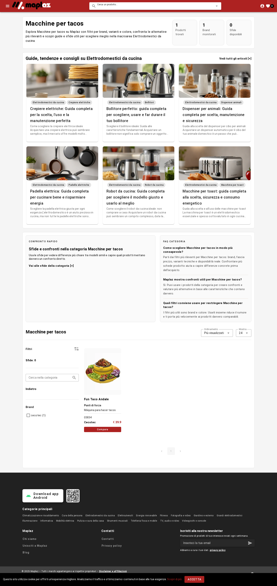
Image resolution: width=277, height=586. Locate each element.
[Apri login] (262, 6)
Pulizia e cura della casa (90, 521)
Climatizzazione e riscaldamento (40, 515)
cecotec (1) (38, 415)
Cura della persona (72, 515)
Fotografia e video (181, 515)
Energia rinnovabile (146, 515)
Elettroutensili (125, 515)
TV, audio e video (169, 521)
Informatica (46, 521)
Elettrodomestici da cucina (100, 515)
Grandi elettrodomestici (229, 515)
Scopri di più (174, 579)
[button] (210, 6)
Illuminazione (29, 521)
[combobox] (155, 6)
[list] (52, 374)
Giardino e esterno (204, 515)
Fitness (164, 515)
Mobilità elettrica (65, 521)
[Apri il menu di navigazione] (7, 6)
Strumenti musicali (117, 521)
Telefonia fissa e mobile (144, 521)
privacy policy (218, 550)
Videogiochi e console (194, 521)
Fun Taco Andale (96, 399)
